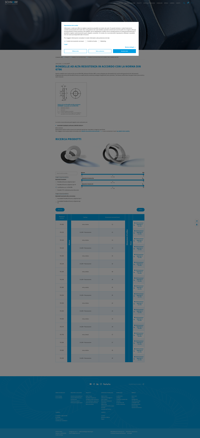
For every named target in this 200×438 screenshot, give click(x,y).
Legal (65, 44)
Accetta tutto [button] (124, 51)
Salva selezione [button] (100, 51)
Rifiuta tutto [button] (75, 51)
